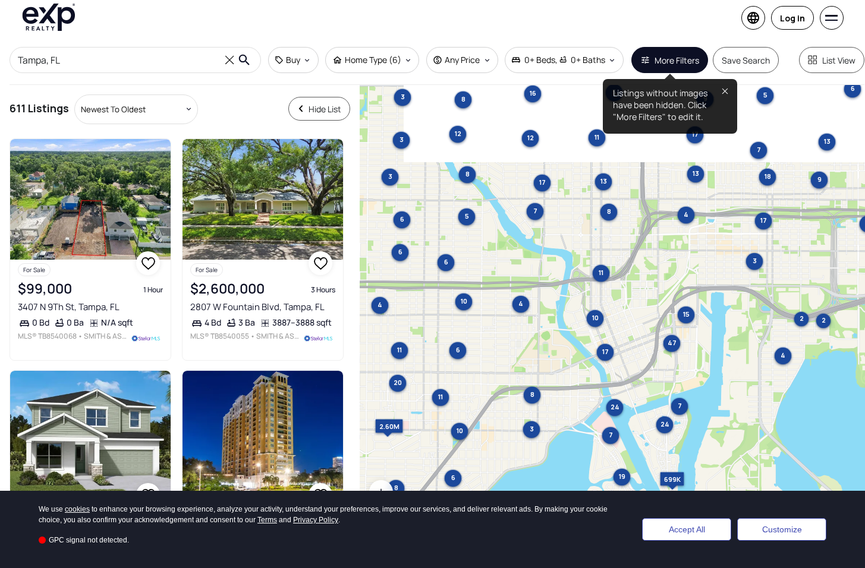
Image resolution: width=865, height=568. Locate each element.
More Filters (677, 60)
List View (838, 60)
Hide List (325, 109)
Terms (267, 520)
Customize (782, 529)
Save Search (746, 60)
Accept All (687, 529)
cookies (77, 509)
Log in (792, 18)
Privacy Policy (315, 520)
